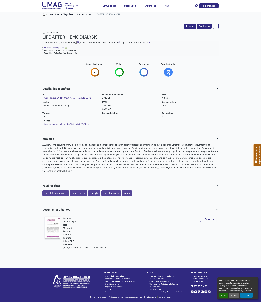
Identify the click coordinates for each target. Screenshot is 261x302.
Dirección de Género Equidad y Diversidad (120, 281)
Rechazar (234, 295)
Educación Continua (156, 279)
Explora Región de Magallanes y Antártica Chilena (168, 292)
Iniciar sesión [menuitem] (209, 5)
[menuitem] (130, 5)
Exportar (190, 26)
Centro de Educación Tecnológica (161, 276)
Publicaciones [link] (84, 14)
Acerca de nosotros (165, 297)
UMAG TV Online (155, 289)
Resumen (48, 138)
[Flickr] (205, 291)
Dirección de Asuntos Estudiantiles (117, 279)
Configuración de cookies (98, 297)
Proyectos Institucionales (114, 287)
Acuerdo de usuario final (133, 297)
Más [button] (167, 5)
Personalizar (246, 295)
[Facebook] (202, 291)
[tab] (130, 89)
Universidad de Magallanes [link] (61, 14)
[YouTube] (195, 291)
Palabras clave (51, 185)
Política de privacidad (116, 297)
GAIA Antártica (154, 287)
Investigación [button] (129, 5)
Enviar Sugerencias (150, 297)
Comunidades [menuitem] (109, 5)
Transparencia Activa (201, 276)
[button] (60, 5)
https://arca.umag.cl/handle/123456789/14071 (65, 124)
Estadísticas (204, 26)
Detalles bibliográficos (56, 88)
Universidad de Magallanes (115, 276)
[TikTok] (209, 291)
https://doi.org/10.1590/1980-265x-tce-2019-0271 (66, 98)
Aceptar (224, 295)
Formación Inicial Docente (159, 281)
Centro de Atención (112, 292)
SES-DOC (108, 289)
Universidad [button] (150, 5)
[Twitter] (199, 291)
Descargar (209, 219)
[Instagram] (192, 291)
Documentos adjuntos (56, 209)
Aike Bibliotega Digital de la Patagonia (163, 284)
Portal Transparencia (201, 279)
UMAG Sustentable (112, 284)
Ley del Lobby (198, 281)
